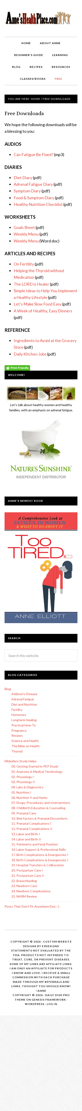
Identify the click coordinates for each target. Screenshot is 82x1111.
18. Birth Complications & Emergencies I (39, 860)
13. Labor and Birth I (25, 834)
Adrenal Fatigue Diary (33, 184)
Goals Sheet (24, 227)
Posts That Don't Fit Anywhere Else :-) (32, 906)
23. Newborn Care (24, 886)
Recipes (17, 735)
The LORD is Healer (31, 284)
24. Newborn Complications (31, 891)
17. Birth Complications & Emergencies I (39, 855)
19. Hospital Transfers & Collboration (37, 865)
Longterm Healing (24, 720)
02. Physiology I (22, 777)
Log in (52, 1004)
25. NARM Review (24, 896)
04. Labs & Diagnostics (27, 787)
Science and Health (25, 741)
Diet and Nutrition (24, 704)
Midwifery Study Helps (21, 761)
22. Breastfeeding (24, 881)
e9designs (50, 946)
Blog (8, 689)
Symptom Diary (27, 190)
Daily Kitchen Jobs (30, 353)
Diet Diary (23, 177)
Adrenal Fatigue (22, 699)
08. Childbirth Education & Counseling (38, 808)
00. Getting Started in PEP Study (34, 766)
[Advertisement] (41, 1065)
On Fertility (24, 263)
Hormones (18, 715)
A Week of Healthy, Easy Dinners (43, 310)
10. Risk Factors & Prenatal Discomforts (39, 818)
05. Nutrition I (21, 792)
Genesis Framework (49, 999)
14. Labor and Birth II (26, 839)
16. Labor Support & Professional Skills (38, 849)
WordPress (34, 1004)
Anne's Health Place (41, 18)
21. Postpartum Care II (27, 875)
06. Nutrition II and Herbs (29, 798)
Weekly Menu (26, 234)
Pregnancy (19, 730)
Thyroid (17, 751)
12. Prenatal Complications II (31, 829)
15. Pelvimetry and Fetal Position (34, 844)
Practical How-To (23, 725)
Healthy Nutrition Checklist (38, 204)
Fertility (16, 710)
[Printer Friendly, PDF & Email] (17, 367)
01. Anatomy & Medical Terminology (36, 771)
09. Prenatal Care (23, 813)
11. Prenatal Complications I (31, 823)
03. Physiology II (23, 782)
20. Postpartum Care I (27, 870)
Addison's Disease (24, 694)
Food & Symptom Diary (34, 197)
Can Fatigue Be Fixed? (33, 154)
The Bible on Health (25, 746)
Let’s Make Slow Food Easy (38, 303)
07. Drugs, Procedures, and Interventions (40, 803)
